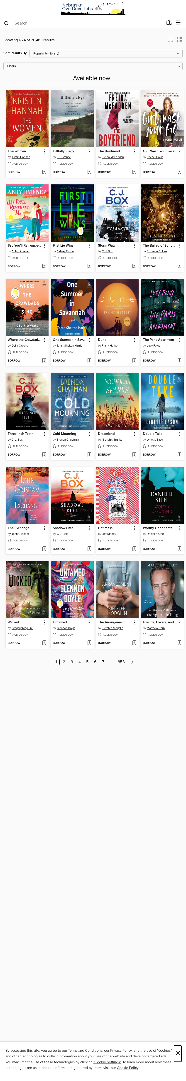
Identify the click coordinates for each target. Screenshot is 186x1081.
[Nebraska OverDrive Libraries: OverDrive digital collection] (93, 8)
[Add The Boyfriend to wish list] (134, 172)
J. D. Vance (64, 157)
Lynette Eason (155, 439)
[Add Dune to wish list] (134, 361)
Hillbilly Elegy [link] (63, 151)
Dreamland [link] (106, 434)
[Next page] (132, 662)
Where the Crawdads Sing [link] (25, 340)
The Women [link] (17, 151)
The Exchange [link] (18, 528)
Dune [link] (102, 340)
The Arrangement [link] (111, 622)
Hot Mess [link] (105, 528)
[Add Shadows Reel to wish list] (89, 549)
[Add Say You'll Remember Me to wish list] (44, 267)
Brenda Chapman (68, 439)
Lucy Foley (153, 345)
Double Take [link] (152, 434)
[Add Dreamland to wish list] (134, 455)
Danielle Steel (155, 534)
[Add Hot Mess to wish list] (134, 549)
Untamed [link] (60, 622)
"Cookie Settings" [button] (107, 1062)
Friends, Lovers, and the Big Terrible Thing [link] (160, 622)
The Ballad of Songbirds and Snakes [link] (160, 246)
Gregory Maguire (22, 628)
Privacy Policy (121, 1050)
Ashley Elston (65, 251)
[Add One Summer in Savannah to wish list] (89, 361)
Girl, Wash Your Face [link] (158, 151)
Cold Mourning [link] (64, 434)
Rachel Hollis (155, 157)
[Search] (6, 23)
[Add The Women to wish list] (44, 172)
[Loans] (169, 23)
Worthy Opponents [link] (157, 528)
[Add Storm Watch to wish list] (134, 267)
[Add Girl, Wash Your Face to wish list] (179, 172)
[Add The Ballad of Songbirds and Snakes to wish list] (179, 267)
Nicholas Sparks (112, 439)
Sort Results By (15, 53)
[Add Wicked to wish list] (44, 643)
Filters (11, 66)
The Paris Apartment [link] (158, 340)
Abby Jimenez (20, 251)
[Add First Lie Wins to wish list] (89, 267)
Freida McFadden (113, 157)
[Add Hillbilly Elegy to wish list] (89, 172)
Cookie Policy (127, 1068)
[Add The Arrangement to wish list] (134, 643)
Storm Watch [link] (107, 246)
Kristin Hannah (21, 157)
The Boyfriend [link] (109, 151)
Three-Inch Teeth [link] (21, 434)
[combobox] (83, 23)
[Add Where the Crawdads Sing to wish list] (44, 361)
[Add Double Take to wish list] (179, 455)
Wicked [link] (13, 622)
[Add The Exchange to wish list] (44, 549)
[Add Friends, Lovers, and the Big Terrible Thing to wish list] (179, 643)
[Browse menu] (178, 23)
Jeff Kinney (109, 534)
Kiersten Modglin (112, 628)
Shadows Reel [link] (63, 528)
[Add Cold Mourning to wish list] (89, 455)
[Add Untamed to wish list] (89, 643)
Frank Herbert (110, 345)
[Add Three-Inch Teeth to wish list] (44, 455)
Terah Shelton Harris (69, 345)
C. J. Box (107, 251)
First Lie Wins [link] (63, 246)
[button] (170, 41)
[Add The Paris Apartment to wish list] (179, 361)
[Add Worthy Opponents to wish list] (179, 549)
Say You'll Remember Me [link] (25, 246)
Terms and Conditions (85, 1050)
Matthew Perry (156, 628)
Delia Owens (20, 345)
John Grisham (20, 534)
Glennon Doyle (66, 628)
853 (121, 662)
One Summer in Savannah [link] (70, 340)
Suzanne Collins (157, 251)
